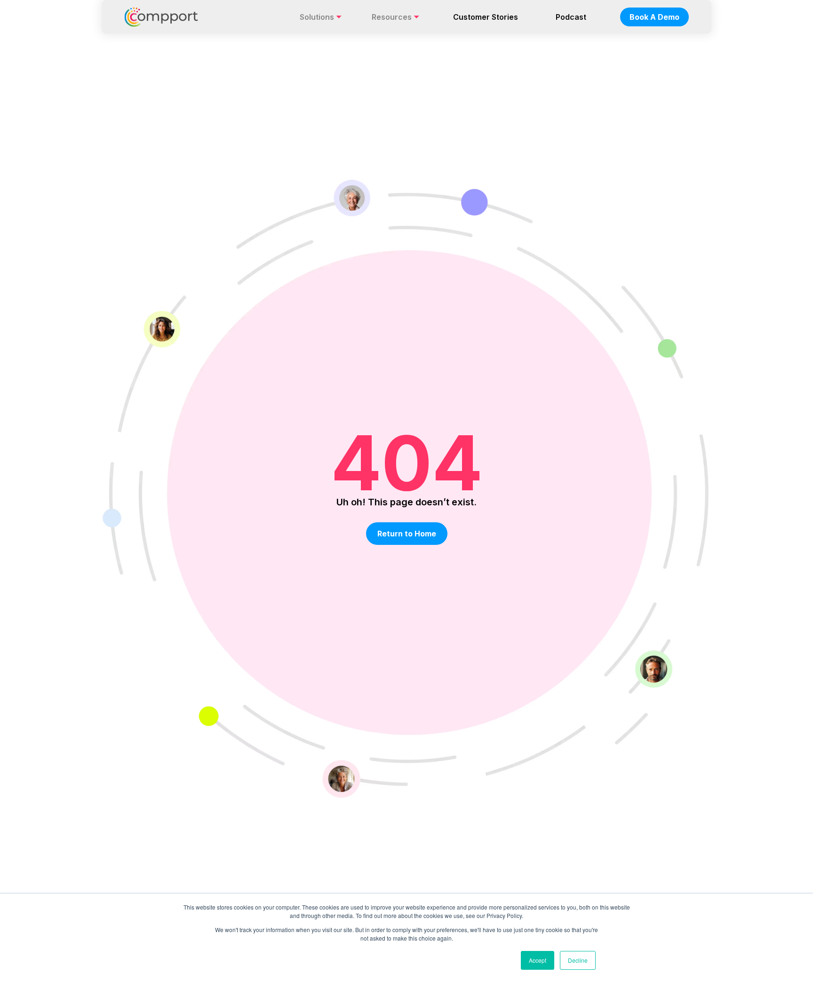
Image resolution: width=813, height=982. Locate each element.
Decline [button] (578, 960)
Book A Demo (654, 17)
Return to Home (406, 533)
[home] (161, 17)
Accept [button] (537, 960)
